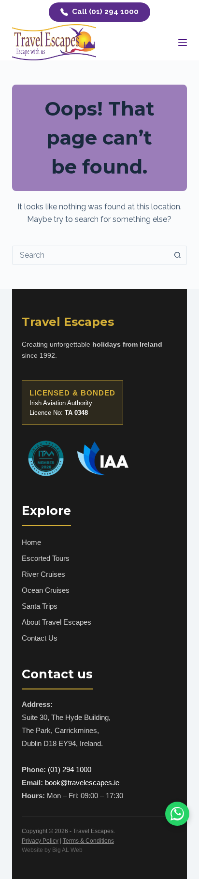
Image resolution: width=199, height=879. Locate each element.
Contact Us (39, 638)
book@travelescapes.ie (82, 782)
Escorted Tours (46, 558)
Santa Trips (39, 606)
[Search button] (177, 255)
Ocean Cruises (46, 590)
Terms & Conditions (88, 840)
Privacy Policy (40, 840)
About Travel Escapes (56, 622)
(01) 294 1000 (69, 769)
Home (31, 542)
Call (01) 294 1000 (105, 11)
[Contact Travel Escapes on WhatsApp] (177, 814)
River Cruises (43, 574)
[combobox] (91, 255)
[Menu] (182, 42)
